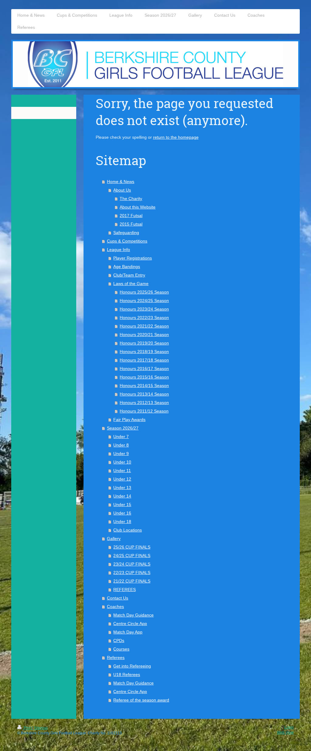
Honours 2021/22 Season (144, 326)
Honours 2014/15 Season (144, 385)
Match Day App (127, 632)
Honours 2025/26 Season (144, 292)
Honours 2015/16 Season (144, 377)
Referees (116, 657)
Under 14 (122, 496)
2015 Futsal (131, 224)
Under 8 (121, 445)
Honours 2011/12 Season (144, 411)
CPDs (118, 640)
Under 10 (122, 462)
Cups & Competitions (127, 241)
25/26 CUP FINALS (131, 547)
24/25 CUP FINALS (131, 555)
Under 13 (122, 487)
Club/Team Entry (129, 275)
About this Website (138, 207)
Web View (285, 732)
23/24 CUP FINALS (131, 564)
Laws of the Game (131, 283)
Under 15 (122, 504)
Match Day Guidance (133, 615)
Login (289, 727)
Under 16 (122, 513)
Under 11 (122, 470)
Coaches (115, 606)
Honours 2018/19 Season (144, 351)
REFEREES (124, 589)
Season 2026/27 (122, 428)
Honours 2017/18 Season (144, 360)
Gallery (114, 538)
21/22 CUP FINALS (131, 581)
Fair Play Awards (129, 419)
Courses (121, 649)
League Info (118, 249)
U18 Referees (126, 674)
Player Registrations (132, 258)
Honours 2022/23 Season (144, 317)
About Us (122, 190)
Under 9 (121, 453)
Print (27, 728)
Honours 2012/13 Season (144, 402)
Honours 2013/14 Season (144, 394)
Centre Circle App (130, 623)
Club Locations (127, 530)
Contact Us (117, 598)
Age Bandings (126, 266)
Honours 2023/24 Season (144, 309)
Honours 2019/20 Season (144, 343)
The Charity (131, 198)
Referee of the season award (141, 700)
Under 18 (122, 521)
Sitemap (41, 728)
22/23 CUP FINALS (131, 572)
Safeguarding (126, 232)
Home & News (120, 181)
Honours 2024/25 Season (144, 300)
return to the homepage (176, 137)
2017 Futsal (131, 215)
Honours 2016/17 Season (144, 368)
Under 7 (121, 436)
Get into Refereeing (132, 666)
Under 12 (122, 479)
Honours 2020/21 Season (144, 334)
